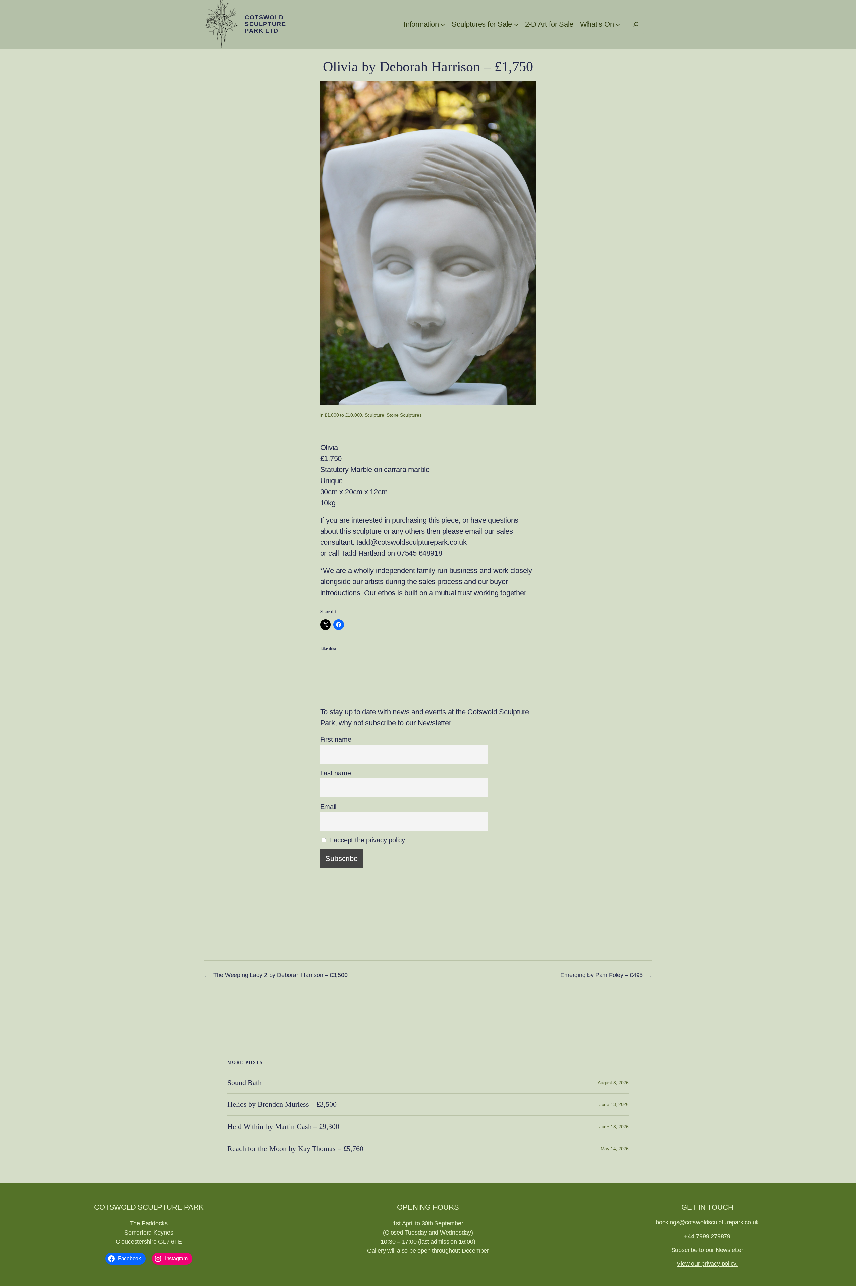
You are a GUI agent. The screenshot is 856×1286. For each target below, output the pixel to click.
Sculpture (374, 415)
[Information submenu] (443, 24)
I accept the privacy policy (367, 840)
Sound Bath (244, 1083)
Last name (335, 773)
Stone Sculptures (404, 415)
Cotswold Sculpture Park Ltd (265, 24)
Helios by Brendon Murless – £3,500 (282, 1104)
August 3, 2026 (613, 1082)
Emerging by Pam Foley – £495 (601, 975)
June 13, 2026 (614, 1104)
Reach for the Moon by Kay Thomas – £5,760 (295, 1149)
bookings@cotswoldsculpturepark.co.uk (707, 1222)
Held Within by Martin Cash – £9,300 (283, 1126)
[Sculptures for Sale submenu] (516, 24)
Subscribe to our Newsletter (707, 1250)
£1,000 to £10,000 (343, 415)
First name (335, 739)
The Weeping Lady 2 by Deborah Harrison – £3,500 (280, 975)
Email (328, 806)
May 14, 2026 (615, 1148)
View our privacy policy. (707, 1263)
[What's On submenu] (618, 24)
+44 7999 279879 (707, 1236)
